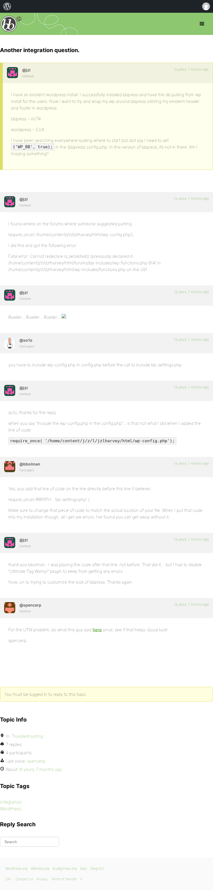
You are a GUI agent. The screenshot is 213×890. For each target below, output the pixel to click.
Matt (83, 868)
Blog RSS (97, 868)
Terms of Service (64, 879)
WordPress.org (16, 868)
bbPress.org (9, 24)
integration (11, 802)
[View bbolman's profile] (9, 466)
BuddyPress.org (65, 868)
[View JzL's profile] (12, 72)
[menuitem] (7, 6)
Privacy (42, 879)
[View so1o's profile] (9, 342)
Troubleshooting (27, 736)
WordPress (10, 808)
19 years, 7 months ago (191, 69)
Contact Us (24, 879)
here (97, 629)
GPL (9, 879)
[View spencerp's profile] (9, 607)
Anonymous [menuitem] (206, 6)
